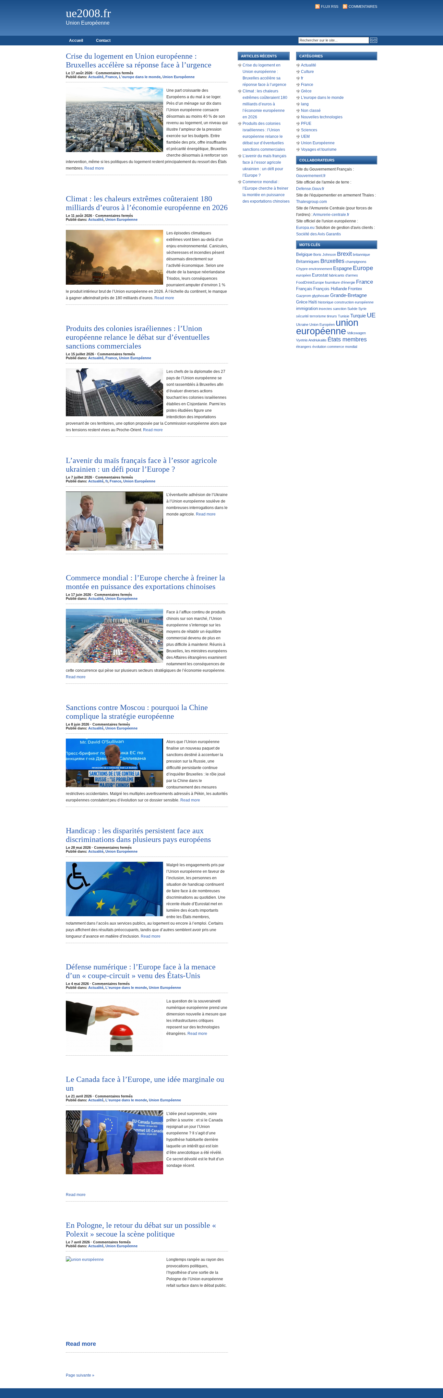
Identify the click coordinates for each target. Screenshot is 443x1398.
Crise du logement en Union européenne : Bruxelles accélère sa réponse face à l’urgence (138, 60)
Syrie (362, 309)
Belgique (304, 254)
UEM (305, 136)
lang (305, 104)
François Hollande (330, 288)
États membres (347, 339)
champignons (355, 262)
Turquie (358, 315)
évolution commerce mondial (334, 347)
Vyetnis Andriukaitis (311, 340)
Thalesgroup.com (311, 201)
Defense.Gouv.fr (310, 188)
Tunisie (343, 316)
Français (304, 288)
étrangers (303, 347)
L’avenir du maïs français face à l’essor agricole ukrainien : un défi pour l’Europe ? (141, 464)
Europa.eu (305, 227)
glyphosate (320, 296)
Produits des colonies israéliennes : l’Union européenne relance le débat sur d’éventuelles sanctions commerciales (138, 337)
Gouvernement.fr (311, 175)
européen (303, 275)
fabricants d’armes (343, 275)
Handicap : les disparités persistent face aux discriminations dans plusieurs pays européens (138, 835)
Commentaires (363, 6)
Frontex (355, 288)
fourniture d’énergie (340, 282)
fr (106, 481)
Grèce (306, 91)
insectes (325, 309)
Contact (103, 40)
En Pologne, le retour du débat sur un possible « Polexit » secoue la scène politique (141, 1229)
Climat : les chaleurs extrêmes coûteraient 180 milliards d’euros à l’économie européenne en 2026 (147, 203)
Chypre (302, 269)
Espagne (342, 268)
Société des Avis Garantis (318, 234)
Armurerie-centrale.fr (331, 214)
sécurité (302, 316)
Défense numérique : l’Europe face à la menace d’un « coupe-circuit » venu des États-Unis (141, 971)
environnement (320, 269)
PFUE (306, 123)
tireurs (332, 316)
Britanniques (307, 261)
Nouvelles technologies (321, 117)
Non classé (311, 110)
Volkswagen (356, 333)
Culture (307, 71)
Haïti (312, 302)
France (111, 77)
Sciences (309, 130)
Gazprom (303, 296)
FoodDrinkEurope (310, 282)
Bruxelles (332, 260)
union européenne (327, 326)
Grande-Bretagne (348, 295)
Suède (352, 309)
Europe (363, 268)
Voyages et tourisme (319, 149)
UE (371, 315)
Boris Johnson (324, 254)
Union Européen (322, 324)
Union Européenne (178, 77)
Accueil (76, 40)
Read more (94, 168)
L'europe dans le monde (140, 77)
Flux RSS (329, 6)
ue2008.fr (88, 13)
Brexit (344, 253)
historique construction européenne (346, 302)
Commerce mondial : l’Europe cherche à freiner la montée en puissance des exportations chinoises (145, 582)
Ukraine (302, 324)
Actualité (95, 77)
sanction (339, 309)
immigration (307, 308)
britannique (361, 254)
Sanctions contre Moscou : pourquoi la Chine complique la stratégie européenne (137, 711)
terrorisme (318, 316)
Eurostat (320, 275)
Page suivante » (80, 1375)
